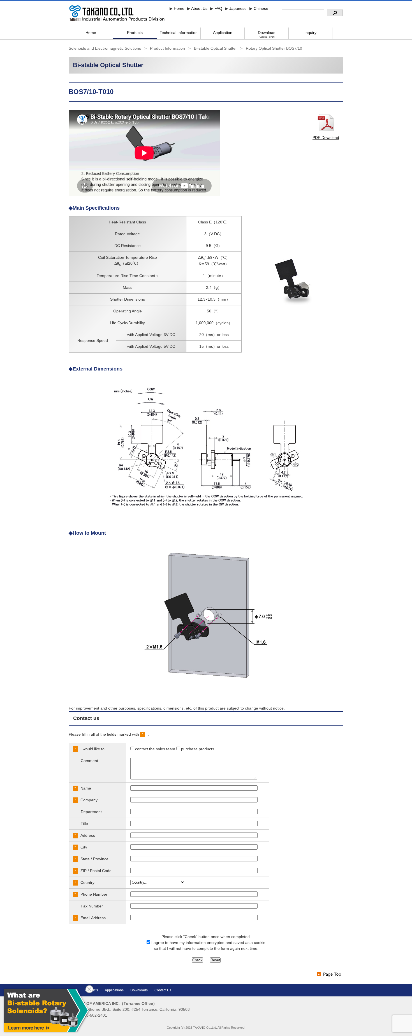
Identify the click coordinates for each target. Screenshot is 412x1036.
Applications (114, 990)
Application (222, 32)
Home (179, 8)
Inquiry (310, 32)
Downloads (139, 990)
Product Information (167, 48)
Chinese (261, 8)
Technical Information (179, 32)
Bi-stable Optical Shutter (215, 48)
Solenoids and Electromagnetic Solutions (105, 48)
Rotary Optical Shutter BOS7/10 (274, 48)
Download (267, 34)
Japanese (238, 8)
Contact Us (162, 990)
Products (135, 32)
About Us (199, 8)
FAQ (218, 8)
